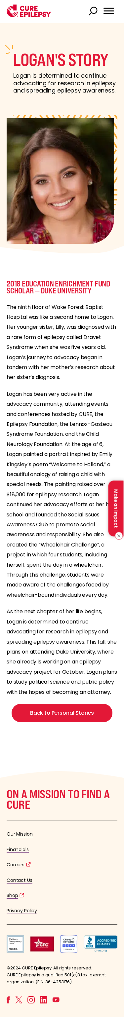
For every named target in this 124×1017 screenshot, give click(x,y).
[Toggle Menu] (108, 11)
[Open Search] (94, 12)
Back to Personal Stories (62, 713)
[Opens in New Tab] (15, 951)
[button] (29, 15)
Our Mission (20, 834)
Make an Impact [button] (115, 508)
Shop (12, 895)
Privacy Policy (22, 910)
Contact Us (19, 880)
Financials (18, 849)
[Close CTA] (118, 536)
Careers (15, 864)
